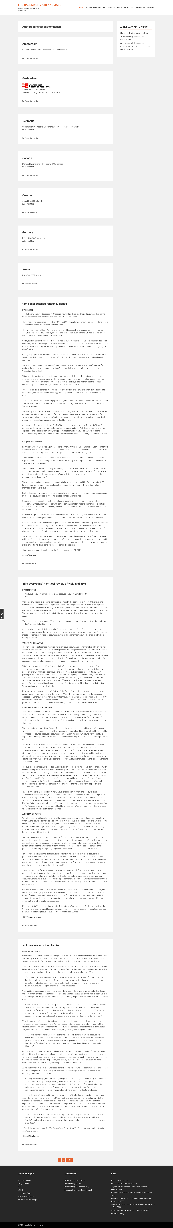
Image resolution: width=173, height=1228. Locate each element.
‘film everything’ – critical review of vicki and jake (54, 583)
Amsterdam (29, 44)
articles (34, 564)
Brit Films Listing (117, 1214)
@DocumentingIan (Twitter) (75, 1180)
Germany (28, 232)
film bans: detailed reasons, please (44, 303)
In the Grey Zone (24, 1193)
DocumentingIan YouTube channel (78, 1190)
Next (69, 1160)
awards (35, 58)
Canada (27, 158)
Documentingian (24, 1180)
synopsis (111, 7)
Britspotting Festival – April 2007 (124, 1184)
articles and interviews (134, 7)
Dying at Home (23, 1184)
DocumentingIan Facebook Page (77, 1187)
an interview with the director (41, 945)
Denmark (28, 121)
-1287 (20, 1187)
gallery (150, 7)
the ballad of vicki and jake (39, 5)
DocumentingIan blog (72, 1184)
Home (81, 7)
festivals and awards (95, 7)
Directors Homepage (119, 1180)
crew (119, 7)
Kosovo (27, 269)
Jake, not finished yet (26, 1196)
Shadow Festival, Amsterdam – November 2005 (130, 1210)
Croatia (27, 195)
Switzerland (30, 78)
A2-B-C (20, 1190)
